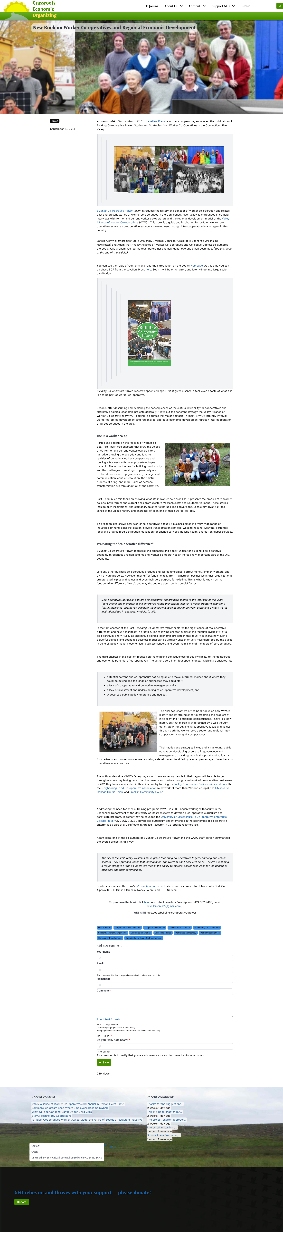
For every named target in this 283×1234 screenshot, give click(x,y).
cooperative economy (155, 927)
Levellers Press (155, 121)
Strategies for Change (141, 933)
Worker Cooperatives (210, 933)
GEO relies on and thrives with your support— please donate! (82, 1193)
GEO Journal (151, 6)
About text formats (109, 1019)
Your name (103, 951)
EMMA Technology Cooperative (51, 1115)
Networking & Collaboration (207, 927)
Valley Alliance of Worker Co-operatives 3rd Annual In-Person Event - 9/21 (78, 1104)
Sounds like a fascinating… (163, 1135)
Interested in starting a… (162, 1127)
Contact (35, 1146)
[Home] (16, 10)
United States (104, 927)
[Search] (279, 6)
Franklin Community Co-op (146, 792)
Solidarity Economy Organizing (112, 933)
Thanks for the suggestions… (165, 1104)
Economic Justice (163, 933)
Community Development (110, 938)
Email (100, 963)
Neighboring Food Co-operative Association (129, 788)
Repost (55, 121)
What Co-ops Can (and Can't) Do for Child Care (62, 1111)
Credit (34, 1152)
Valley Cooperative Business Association (199, 784)
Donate (21, 1202)
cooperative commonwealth (128, 927)
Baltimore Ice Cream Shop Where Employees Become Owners (70, 1107)
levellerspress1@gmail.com (164, 906)
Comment (103, 990)
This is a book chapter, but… (164, 1111)
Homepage (103, 978)
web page (196, 265)
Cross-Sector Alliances (179, 927)
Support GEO (221, 6)
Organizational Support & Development (143, 938)
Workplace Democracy (185, 933)
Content (194, 6)
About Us (171, 6)
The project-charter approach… (166, 1119)
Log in (113, 1147)
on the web (151, 886)
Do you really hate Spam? (113, 1039)
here (148, 269)
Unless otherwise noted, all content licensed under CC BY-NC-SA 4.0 (66, 1158)
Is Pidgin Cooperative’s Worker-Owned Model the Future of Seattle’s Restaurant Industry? (87, 1119)
